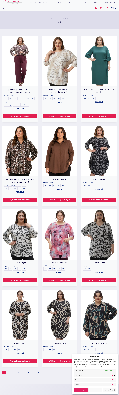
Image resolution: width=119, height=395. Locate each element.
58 (33, 98)
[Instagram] (101, 8)
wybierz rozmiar (10, 95)
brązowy (8, 105)
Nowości (32, 2)
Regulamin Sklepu (108, 2)
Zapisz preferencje (109, 390)
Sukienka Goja (99, 179)
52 (19, 98)
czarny (16, 105)
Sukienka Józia (59, 343)
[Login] (116, 8)
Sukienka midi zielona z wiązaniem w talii (99, 90)
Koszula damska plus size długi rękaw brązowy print (20, 180)
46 (6, 98)
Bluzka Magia (20, 263)
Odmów (95, 390)
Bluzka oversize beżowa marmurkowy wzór (59, 90)
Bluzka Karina (99, 263)
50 (15, 98)
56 (28, 98)
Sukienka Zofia (20, 343)
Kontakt (94, 2)
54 (24, 98)
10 (33, 372)
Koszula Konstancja (99, 343)
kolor (6, 102)
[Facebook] (96, 8)
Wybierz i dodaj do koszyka (20, 116)
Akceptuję (81, 390)
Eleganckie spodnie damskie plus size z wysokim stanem (20, 90)
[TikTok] (106, 8)
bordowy (24, 105)
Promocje (71, 2)
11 (38, 372)
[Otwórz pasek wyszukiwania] (3, 8)
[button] (115, 356)
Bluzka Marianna (59, 263)
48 (10, 98)
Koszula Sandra (59, 179)
